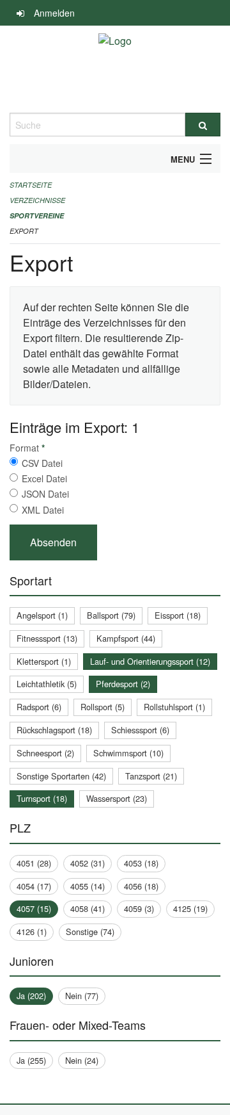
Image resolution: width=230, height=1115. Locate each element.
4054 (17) (34, 886)
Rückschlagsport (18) (54, 730)
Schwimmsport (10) (128, 753)
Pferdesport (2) (123, 684)
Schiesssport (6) (140, 730)
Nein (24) (81, 1060)
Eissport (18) (178, 615)
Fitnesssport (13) (47, 638)
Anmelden (54, 12)
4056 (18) (141, 886)
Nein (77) (81, 995)
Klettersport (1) (44, 661)
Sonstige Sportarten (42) (61, 776)
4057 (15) (34, 908)
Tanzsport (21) (151, 776)
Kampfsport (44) (125, 638)
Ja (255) (31, 1060)
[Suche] (202, 124)
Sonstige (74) (90, 931)
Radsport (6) (39, 707)
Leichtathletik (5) (47, 684)
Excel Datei (44, 478)
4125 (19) (190, 908)
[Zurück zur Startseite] (115, 69)
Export (24, 231)
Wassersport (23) (116, 798)
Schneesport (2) (45, 753)
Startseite (31, 185)
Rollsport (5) (102, 707)
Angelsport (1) (42, 615)
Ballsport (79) (111, 615)
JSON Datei (45, 493)
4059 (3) (139, 908)
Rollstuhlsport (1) (174, 707)
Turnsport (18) (42, 798)
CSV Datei (42, 463)
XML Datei (43, 509)
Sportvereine (37, 215)
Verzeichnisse (37, 200)
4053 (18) (141, 863)
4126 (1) (32, 931)
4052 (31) (87, 863)
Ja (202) (31, 995)
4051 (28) (34, 863)
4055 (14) (87, 886)
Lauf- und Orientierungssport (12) (150, 661)
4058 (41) (87, 908)
